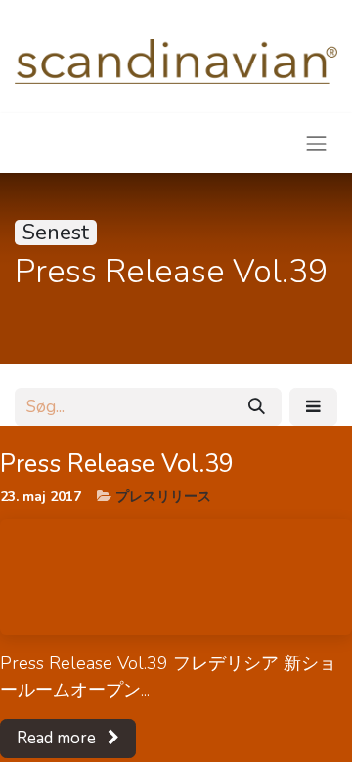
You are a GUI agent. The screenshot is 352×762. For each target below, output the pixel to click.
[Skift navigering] (316, 143)
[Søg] (257, 407)
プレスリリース (163, 496)
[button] (313, 407)
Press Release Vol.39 (117, 464)
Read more (58, 738)
